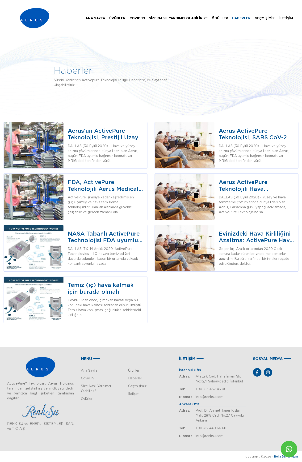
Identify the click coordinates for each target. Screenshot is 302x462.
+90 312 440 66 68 (211, 428)
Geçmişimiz (137, 386)
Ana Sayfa (89, 370)
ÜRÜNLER (117, 18)
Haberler (135, 378)
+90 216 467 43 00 (211, 389)
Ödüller (86, 399)
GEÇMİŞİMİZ (265, 18)
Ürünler (133, 370)
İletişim (133, 394)
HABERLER (241, 18)
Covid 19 (87, 378)
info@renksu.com (209, 397)
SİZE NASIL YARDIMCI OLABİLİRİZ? (178, 18)
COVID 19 (137, 18)
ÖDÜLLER (220, 18)
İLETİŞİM (286, 18)
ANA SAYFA (95, 18)
